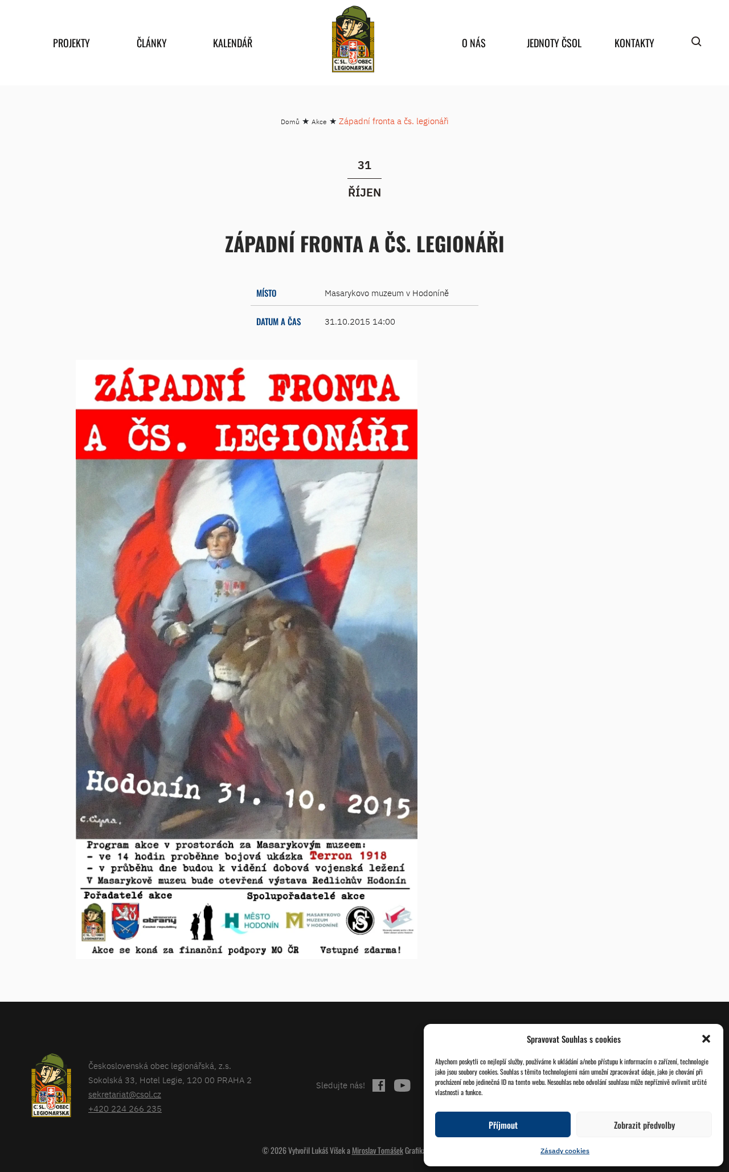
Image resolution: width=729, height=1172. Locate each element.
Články (152, 42)
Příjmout (503, 1124)
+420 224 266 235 (125, 1108)
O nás (474, 42)
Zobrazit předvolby (644, 1124)
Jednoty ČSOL (554, 42)
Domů (290, 121)
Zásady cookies (564, 1150)
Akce (319, 121)
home (353, 39)
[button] (706, 1038)
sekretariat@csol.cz (124, 1094)
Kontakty (634, 42)
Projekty (71, 42)
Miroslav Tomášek (377, 1150)
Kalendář (232, 42)
